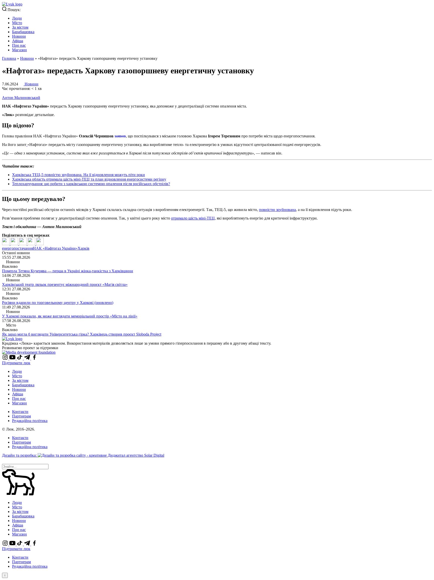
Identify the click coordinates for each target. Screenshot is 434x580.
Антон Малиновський (21, 97)
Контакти (20, 411)
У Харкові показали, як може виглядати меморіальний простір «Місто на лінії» (69, 316)
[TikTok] (20, 358)
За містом (20, 27)
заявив (120, 136)
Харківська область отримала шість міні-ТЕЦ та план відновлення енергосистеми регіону (89, 179)
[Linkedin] (23, 244)
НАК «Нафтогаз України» (55, 248)
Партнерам (21, 416)
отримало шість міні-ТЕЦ (193, 218)
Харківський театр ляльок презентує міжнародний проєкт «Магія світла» (65, 284)
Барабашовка (23, 32)
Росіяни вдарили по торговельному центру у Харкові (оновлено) (57, 302)
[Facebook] (6, 244)
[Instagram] (5, 358)
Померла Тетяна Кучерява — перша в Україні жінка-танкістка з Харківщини (67, 271)
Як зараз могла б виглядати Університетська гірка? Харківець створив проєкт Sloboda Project (81, 334)
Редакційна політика (29, 420)
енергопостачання (17, 248)
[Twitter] (15, 244)
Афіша (17, 41)
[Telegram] (32, 244)
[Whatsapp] (40, 244)
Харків (83, 248)
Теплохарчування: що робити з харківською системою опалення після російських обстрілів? (91, 184)
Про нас (19, 45)
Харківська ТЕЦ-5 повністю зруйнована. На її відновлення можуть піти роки (78, 175)
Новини (19, 36)
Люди (17, 18)
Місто (17, 23)
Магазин (19, 50)
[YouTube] (13, 358)
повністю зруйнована (277, 209)
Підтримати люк (16, 363)
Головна (9, 58)
